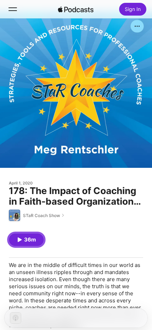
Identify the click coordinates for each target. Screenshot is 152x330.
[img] (76, 9)
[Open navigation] (13, 9)
